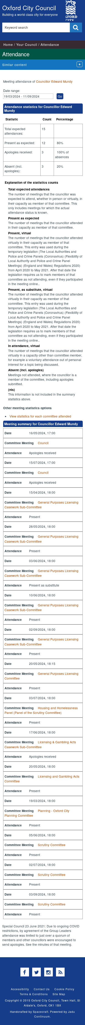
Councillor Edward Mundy (54, 81)
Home (8, 44)
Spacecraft (40, 1011)
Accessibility (20, 989)
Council (43, 443)
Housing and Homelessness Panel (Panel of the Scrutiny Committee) (41, 710)
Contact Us (42, 989)
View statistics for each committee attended (40, 416)
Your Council (26, 44)
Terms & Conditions (34, 994)
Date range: (11, 90)
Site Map (59, 994)
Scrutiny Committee (52, 844)
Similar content (14, 64)
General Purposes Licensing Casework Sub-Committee (41, 504)
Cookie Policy (64, 989)
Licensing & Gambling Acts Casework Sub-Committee (40, 744)
